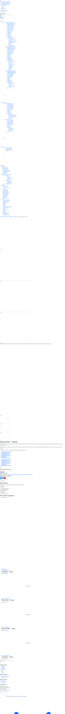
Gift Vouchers (5, 168)
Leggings (9, 31)
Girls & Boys (4, 102)
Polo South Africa (6, 212)
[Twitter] (3, 478)
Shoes (9, 35)
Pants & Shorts (10, 30)
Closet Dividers (5, 194)
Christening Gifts (6, 170)
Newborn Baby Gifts (6, 171)
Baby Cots (5, 186)
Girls (2, 671)
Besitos (4, 205)
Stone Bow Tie (4, 464)
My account (4, 682)
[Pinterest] (5, 478)
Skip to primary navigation (6, 1)
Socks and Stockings (13, 41)
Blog (2, 9)
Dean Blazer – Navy (5, 454)
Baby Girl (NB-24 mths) (10, 22)
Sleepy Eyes (5, 196)
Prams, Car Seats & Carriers (6, 174)
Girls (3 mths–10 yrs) (9, 103)
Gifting (3, 166)
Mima (9, 176)
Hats (10, 118)
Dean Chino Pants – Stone (6, 459)
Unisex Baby (4, 669)
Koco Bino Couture (6, 201)
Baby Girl (3, 666)
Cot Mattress (7, 187)
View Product (4, 569)
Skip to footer (4, 5)
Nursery (3, 184)
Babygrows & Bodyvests (12, 23)
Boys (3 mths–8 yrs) (9, 119)
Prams (7, 175)
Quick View (6, 573)
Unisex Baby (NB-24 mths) (10, 70)
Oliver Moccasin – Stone (6, 465)
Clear (10, 469)
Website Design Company (18, 696)
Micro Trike (10, 179)
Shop (4, 216)
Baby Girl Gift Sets (11, 24)
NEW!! (3, 165)
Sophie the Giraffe (6, 214)
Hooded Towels (12, 45)
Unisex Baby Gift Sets (11, 73)
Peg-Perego (5, 213)
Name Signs (5, 195)
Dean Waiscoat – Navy (6, 453)
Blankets (9, 34)
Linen (4, 188)
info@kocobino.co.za (6, 689)
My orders (3, 681)
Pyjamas (9, 112)
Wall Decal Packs (6, 192)
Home (3, 7)
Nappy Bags (5, 172)
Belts (10, 69)
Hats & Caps (11, 128)
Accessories (10, 37)
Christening (10, 32)
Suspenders (11, 66)
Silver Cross (10, 178)
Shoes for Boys (8, 147)
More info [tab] (3, 480)
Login (5, 13)
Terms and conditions (5, 676)
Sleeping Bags (10, 36)
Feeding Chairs (5, 191)
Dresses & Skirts (11, 27)
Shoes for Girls (8, 149)
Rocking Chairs (5, 190)
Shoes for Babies (9, 148)
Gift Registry (4, 8)
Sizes (1, 469)
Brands (3, 198)
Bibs (10, 44)
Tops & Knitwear (11, 26)
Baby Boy (10, 216)
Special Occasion (11, 28)
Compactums (5, 189)
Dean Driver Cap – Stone (6, 463)
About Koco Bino (5, 10)
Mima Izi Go (10, 181)
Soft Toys (4, 173)
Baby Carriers (8, 183)
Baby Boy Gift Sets (11, 49)
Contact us (3, 11)
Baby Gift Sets (5, 167)
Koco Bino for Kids (6, 199)
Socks (10, 68)
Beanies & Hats (12, 42)
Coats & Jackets (10, 29)
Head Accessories (12, 38)
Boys (2, 670)
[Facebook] (1, 478)
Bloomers (11, 39)
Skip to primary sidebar (6, 4)
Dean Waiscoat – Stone (6, 460)
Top (0, 0)
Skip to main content (5, 2)
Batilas (4, 204)
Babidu (4, 203)
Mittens (10, 43)
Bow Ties (10, 67)
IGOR (4, 209)
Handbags (11, 117)
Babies (3, 21)
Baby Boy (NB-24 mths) (10, 46)
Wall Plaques (5, 197)
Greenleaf (5, 210)
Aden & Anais (5, 202)
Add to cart (2, 472)
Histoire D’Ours (6, 207)
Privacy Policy (4, 677)
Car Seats (7, 180)
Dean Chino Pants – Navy (6, 452)
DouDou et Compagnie (7, 206)
